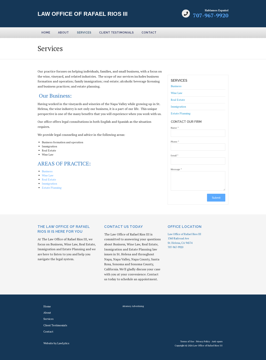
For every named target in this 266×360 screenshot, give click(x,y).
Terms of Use (187, 341)
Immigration (49, 183)
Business (47, 171)
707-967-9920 (210, 15)
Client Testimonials (116, 32)
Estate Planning (52, 187)
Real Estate (49, 179)
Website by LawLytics (56, 343)
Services (84, 32)
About (63, 32)
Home (45, 32)
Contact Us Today (123, 227)
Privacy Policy (203, 341)
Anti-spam (217, 341)
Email (174, 155)
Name (175, 127)
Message (176, 169)
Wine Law (47, 175)
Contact (149, 32)
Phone (175, 141)
